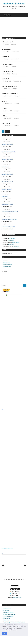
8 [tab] (16, 579)
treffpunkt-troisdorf (14, 3)
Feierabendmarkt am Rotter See (9, 219)
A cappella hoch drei (8, 71)
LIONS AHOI (5, 196)
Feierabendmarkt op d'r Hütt (8, 226)
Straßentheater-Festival (7, 181)
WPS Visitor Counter (17, 597)
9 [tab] (18, 579)
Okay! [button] (4, 633)
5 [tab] (11, 579)
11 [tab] (21, 579)
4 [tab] (9, 579)
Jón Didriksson (6, 49)
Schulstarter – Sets (7, 42)
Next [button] (25, 565)
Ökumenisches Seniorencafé (8, 151)
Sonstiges (13, 44)
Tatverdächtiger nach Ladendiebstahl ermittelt (14, 622)
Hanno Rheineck (15, 51)
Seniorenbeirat (5, 166)
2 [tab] (6, 579)
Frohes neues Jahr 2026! (9, 86)
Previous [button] (3, 565)
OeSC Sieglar (6, 79)
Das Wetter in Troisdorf (7, 548)
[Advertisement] (14, 26)
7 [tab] (14, 579)
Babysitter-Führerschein (7, 144)
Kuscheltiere (6, 610)
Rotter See (5, 620)
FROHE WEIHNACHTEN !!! (10, 93)
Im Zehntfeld (12, 238)
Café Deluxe (11, 244)
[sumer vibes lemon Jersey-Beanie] (14, 565)
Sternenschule (6, 618)
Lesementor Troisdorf (8, 612)
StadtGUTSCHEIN (7, 64)
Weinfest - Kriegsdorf (6, 189)
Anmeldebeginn (7, 608)
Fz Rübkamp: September (9, 614)
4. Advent (4, 101)
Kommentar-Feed (7, 264)
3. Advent (4, 108)
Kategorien (16, 246)
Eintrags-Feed (6, 262)
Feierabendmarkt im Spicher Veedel (10, 211)
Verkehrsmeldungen (8, 616)
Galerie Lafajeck (15, 242)
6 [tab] (13, 579)
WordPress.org (7, 266)
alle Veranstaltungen (8, 229)
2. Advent (4, 116)
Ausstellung (5, 56)
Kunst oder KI (6, 123)
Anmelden (5, 260)
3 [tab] (8, 579)
